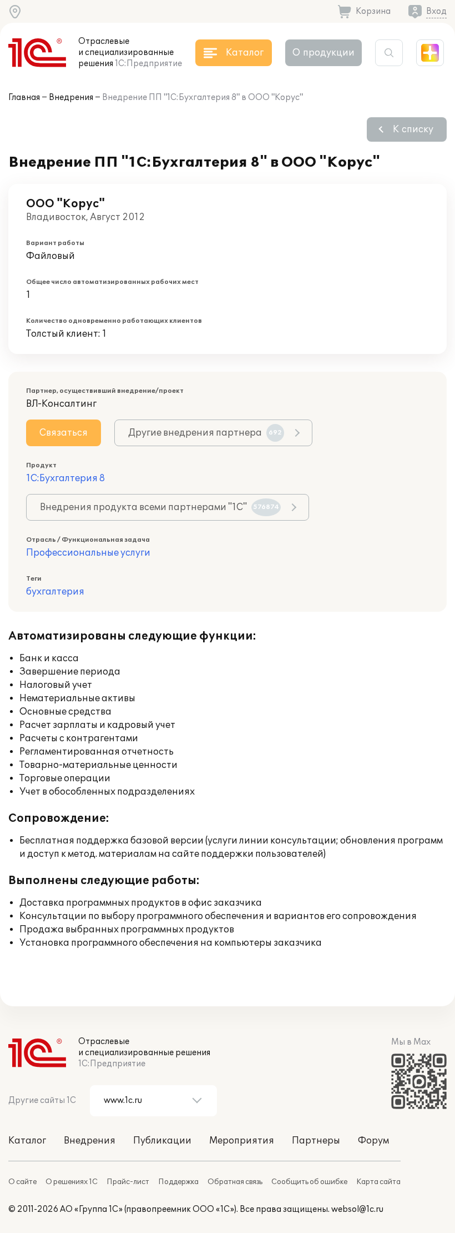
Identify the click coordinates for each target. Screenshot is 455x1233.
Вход (436, 11)
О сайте (22, 1181)
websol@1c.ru (357, 1209)
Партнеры (316, 1140)
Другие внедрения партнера (205, 432)
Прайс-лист (128, 1181)
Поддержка (178, 1181)
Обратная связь (235, 1181)
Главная (24, 97)
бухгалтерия (55, 591)
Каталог (27, 1140)
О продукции (323, 52)
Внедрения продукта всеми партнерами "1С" (159, 507)
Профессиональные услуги (88, 552)
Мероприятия (241, 1140)
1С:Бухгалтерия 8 (65, 478)
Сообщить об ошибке (309, 1181)
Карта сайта (378, 1181)
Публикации (162, 1140)
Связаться (63, 432)
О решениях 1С (72, 1181)
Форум (373, 1140)
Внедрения (71, 97)
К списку (413, 129)
